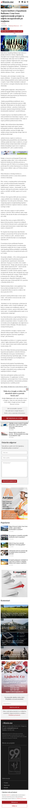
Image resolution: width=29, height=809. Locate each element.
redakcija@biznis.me (12, 728)
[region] (14, 799)
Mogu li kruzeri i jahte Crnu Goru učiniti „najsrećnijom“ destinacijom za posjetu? (18, 528)
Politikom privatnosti (21, 798)
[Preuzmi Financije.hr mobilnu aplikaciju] (19, 2)
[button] (2, 29)
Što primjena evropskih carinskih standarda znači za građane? (18, 536)
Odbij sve (14, 806)
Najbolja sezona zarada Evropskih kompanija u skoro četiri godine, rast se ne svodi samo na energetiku (18, 425)
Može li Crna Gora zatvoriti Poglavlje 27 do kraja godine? (17, 543)
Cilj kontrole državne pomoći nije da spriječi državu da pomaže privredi (18, 552)
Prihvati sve (14, 802)
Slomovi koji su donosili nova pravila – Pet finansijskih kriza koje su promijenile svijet (18, 434)
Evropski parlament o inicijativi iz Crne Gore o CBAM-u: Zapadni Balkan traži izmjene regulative (18, 561)
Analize (3, 23)
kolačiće (8, 795)
